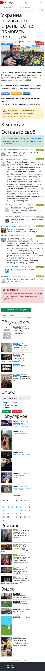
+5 (40, 159)
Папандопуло (14, 217)
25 (8, 517)
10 (4, 510)
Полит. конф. (15, 660)
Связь (25, 660)
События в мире (7, 44)
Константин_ (8, 236)
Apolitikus (21, 42)
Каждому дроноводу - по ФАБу (20, 602)
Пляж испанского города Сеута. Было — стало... (22, 488)
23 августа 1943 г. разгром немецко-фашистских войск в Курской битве (20, 570)
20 (16, 514)
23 (29, 514)
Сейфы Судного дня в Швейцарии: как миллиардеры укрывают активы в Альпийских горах (15, 358)
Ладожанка (13, 205)
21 (21, 514)
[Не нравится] (42, 43)
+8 (40, 226)
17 (4, 514)
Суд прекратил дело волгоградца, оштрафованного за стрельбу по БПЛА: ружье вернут (16, 548)
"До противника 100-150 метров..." (22, 610)
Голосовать (6, 411)
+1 (40, 267)
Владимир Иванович (12, 150)
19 (12, 514)
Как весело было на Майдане (21, 453)
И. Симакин (8, 159)
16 (29, 510)
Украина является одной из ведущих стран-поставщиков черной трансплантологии (20, 641)
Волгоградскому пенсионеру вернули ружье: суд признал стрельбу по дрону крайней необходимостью (21, 534)
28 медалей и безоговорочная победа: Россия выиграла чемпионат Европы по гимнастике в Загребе (21, 558)
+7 (40, 150)
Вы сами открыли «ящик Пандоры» (21, 475)
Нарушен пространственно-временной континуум (21, 595)
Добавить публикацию (16, 310)
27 (16, 517)
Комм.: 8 (38, 42)
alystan (6, 276)
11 (8, 510)
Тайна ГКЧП (25, 365)
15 (25, 510)
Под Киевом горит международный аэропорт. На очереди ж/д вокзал (15, 424)
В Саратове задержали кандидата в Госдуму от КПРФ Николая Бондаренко (21, 346)
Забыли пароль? (24, 8)
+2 (40, 205)
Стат (6, 660)
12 (12, 510)
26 (12, 517)
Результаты (17, 411)
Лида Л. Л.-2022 (9, 226)
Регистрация (7, 8)
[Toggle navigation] (41, 2)
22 (25, 514)
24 (4, 517)
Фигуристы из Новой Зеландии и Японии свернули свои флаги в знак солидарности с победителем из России (16, 580)
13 (16, 510)
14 (21, 510)
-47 (40, 43)
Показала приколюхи (20, 433)
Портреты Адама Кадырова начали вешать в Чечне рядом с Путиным (21, 377)
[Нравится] (37, 43)
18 (8, 514)
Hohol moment (25, 617)
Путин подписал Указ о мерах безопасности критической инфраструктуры (21, 330)
